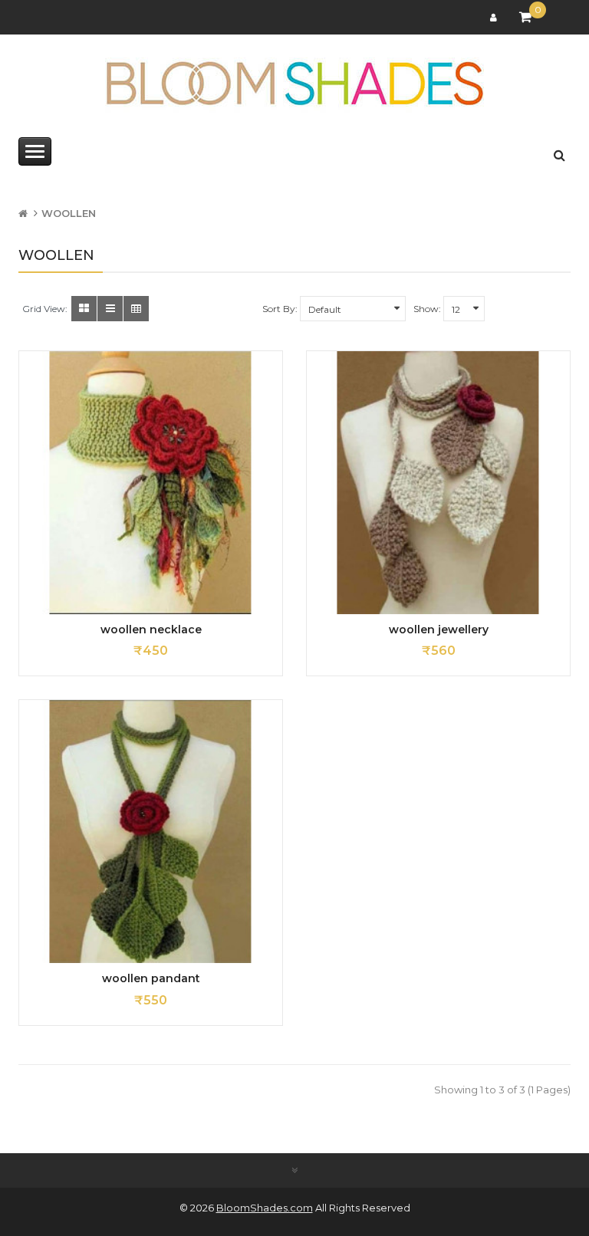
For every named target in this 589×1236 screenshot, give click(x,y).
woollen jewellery (439, 629)
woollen (68, 213)
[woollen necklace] (150, 482)
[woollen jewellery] (438, 482)
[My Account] (495, 17)
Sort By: (280, 308)
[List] (110, 308)
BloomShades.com (264, 1207)
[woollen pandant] (150, 831)
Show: (427, 308)
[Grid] (84, 308)
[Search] (559, 152)
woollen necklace (151, 629)
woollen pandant (151, 978)
